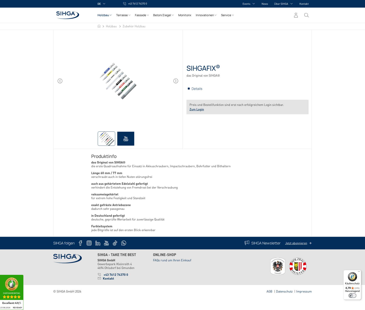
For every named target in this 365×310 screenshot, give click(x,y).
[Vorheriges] (60, 81)
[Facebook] (80, 243)
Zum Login (197, 109)
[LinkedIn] (98, 243)
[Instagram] (89, 243)
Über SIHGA (281, 3)
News (265, 3)
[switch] (352, 295)
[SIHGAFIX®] (118, 81)
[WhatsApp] (123, 243)
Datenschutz (284, 291)
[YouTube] (106, 243)
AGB (269, 291)
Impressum (304, 291)
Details (197, 88)
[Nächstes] (176, 81)
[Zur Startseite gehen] (71, 15)
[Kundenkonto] (296, 15)
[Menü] (306, 15)
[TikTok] (115, 243)
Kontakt (304, 3)
